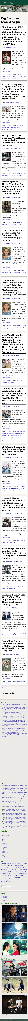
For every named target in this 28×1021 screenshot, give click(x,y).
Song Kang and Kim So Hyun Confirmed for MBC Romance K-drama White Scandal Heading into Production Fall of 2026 (14, 792)
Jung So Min (5, 867)
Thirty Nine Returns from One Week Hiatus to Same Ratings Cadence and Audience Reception (13, 140)
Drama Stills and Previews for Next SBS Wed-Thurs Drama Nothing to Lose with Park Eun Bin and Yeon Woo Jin (14, 504)
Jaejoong (4, 433)
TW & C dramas (5, 856)
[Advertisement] (10, 760)
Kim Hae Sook (8, 488)
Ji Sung (23, 865)
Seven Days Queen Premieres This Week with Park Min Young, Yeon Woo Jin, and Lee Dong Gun (13, 646)
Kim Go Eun (9, 867)
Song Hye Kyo (7, 878)
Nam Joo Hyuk (17, 873)
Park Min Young (4, 875)
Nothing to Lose (9, 490)
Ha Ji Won (18, 863)
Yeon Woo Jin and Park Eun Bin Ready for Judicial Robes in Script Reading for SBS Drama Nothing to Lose (14, 553)
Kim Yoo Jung (13, 869)
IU (3, 865)
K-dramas (9, 74)
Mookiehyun (4, 897)
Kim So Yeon (10, 76)
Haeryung (23, 633)
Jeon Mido (19, 270)
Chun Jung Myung (21, 431)
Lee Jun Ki (6, 871)
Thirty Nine (13, 175)
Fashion (3, 839)
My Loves (3, 851)
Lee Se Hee (8, 78)
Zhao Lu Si (9, 881)
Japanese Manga (5, 844)
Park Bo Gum (23, 873)
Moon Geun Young (10, 873)
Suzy (6, 880)
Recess (3, 855)
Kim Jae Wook (18, 433)
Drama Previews (5, 838)
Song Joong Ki (16, 437)
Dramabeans (4, 894)
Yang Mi (14, 880)
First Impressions (5, 842)
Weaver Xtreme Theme (23, 1019)
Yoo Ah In (17, 439)
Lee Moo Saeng (8, 272)
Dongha (18, 486)
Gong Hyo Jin (8, 863)
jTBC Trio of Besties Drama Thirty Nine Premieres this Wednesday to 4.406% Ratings (13, 235)
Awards (3, 832)
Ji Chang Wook (10, 433)
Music (3, 848)
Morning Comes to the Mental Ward (10, 127)
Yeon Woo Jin (15, 78)
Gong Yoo (14, 863)
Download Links (5, 836)
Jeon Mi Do (19, 173)
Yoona (20, 880)
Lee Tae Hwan (16, 272)
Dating (3, 863)
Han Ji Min (22, 863)
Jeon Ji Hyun (13, 865)
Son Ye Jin (7, 175)
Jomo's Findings (5, 896)
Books (3, 834)
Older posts (4, 687)
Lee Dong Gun (19, 681)
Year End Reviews (5, 857)
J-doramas (4, 843)
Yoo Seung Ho (4, 881)
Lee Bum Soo (11, 435)
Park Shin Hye (19, 875)
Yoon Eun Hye (24, 880)
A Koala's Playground (10, 3)
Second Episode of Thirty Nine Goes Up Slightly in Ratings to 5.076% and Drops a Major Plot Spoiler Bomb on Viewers (13, 187)
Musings (9, 380)
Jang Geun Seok (7, 865)
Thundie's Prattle (5, 898)
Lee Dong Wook (19, 869)
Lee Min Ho (17, 435)
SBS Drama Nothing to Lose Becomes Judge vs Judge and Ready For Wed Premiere (13, 451)
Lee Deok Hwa (16, 488)
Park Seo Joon (8, 437)
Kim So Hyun (18, 867)
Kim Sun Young (17, 76)
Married (4, 873)
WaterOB (3, 900)
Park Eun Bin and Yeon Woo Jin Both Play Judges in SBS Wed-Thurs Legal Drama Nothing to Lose (14, 599)
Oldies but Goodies (5, 852)
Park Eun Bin (17, 490)
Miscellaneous (4, 847)
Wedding (10, 880)
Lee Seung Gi (20, 871)
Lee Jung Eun (20, 125)
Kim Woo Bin (6, 869)
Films (3, 840)
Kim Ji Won (13, 867)
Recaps (3, 853)
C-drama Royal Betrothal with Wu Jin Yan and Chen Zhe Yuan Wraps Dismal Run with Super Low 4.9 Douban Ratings (14, 810)
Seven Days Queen (11, 683)
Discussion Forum (5, 835)
